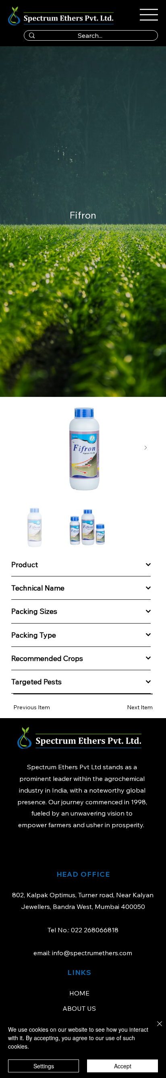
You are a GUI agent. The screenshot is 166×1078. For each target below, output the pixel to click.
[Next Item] (146, 448)
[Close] (154, 1028)
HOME (79, 993)
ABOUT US (79, 1008)
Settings (43, 1066)
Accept (122, 1066)
